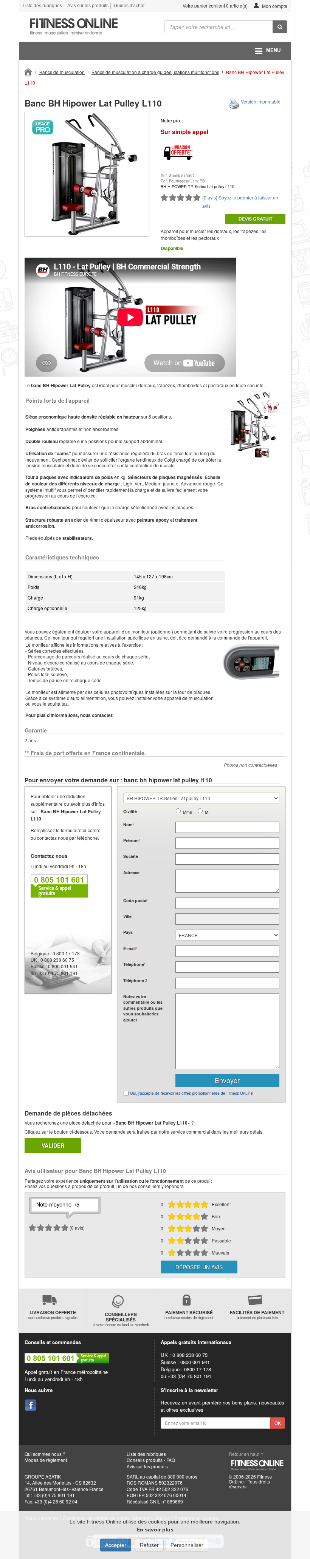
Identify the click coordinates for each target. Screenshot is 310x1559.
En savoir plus (155, 1530)
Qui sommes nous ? (45, 1454)
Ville (127, 916)
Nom (128, 824)
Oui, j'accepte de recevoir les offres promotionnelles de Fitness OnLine (191, 1093)
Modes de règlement (46, 1460)
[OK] (280, 26)
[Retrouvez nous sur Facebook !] (31, 1405)
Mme (187, 812)
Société (130, 856)
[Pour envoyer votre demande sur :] (255, 219)
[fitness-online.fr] (84, 27)
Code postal (135, 900)
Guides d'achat (129, 5)
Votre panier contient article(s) (214, 5)
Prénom (131, 840)
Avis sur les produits (87, 5)
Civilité (130, 811)
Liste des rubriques (42, 5)
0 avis (210, 197)
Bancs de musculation (62, 72)
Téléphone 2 (135, 980)
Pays (128, 932)
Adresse (131, 872)
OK (277, 1423)
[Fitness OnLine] (29, 71)
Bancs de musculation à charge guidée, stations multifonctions (155, 72)
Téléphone (134, 964)
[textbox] (227, 903)
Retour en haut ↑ (246, 1454)
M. (207, 812)
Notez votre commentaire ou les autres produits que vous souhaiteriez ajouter (143, 1008)
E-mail (130, 948)
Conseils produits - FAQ (151, 1460)
